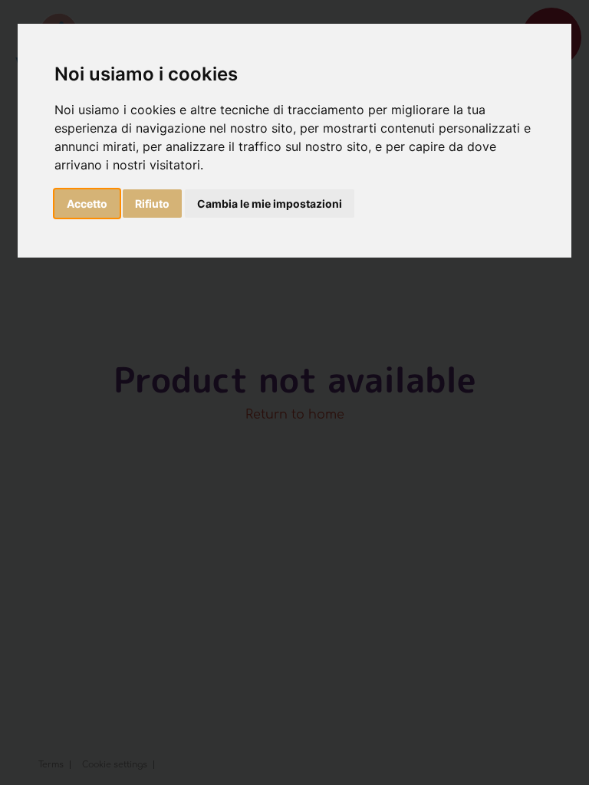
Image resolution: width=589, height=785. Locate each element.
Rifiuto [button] (152, 203)
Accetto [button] (87, 203)
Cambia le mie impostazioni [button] (269, 203)
